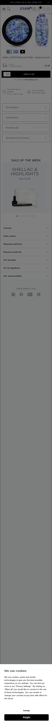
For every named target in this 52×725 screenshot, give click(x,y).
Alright (26, 717)
